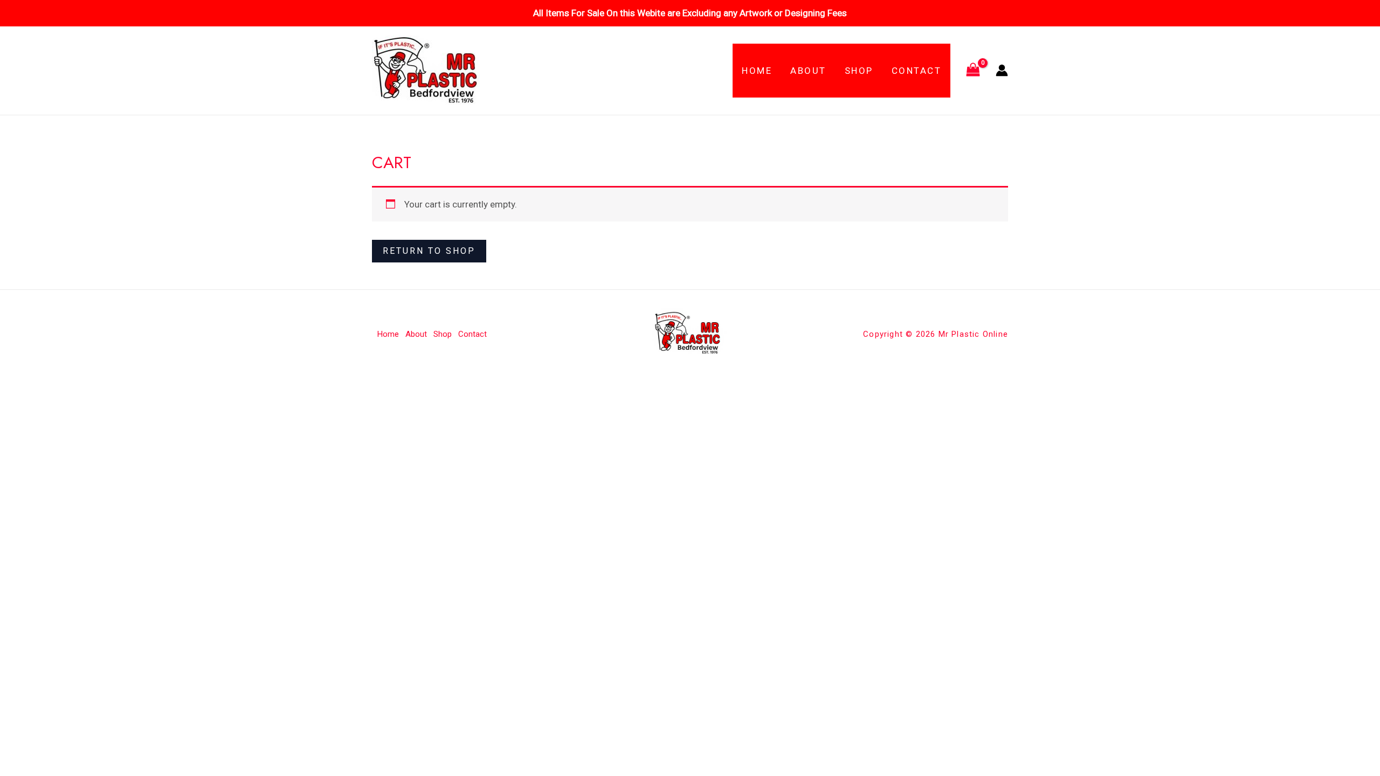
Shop (859, 70)
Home (757, 70)
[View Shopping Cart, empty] (973, 70)
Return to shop (429, 251)
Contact (917, 70)
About (808, 70)
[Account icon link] (1002, 70)
